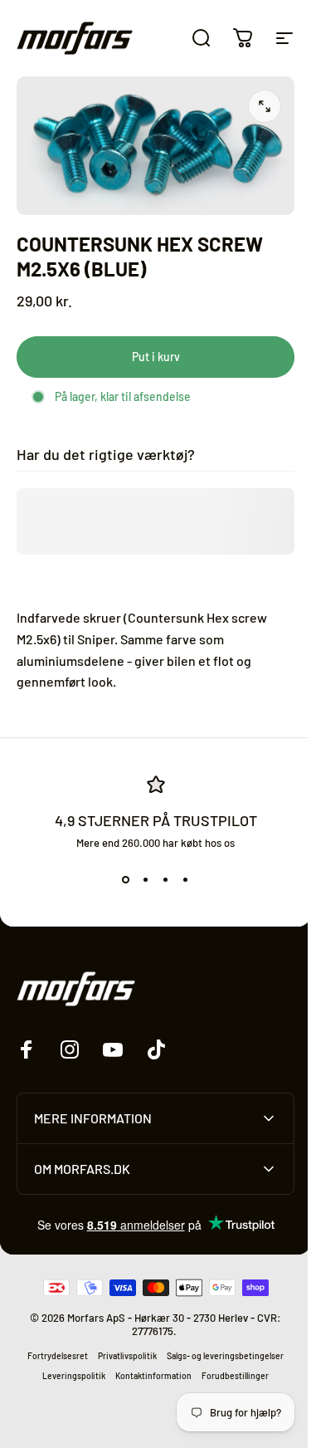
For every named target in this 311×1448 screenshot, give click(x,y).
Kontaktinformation (147, 1369)
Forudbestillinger (229, 1369)
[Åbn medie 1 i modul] (264, 106)
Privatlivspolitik (121, 1349)
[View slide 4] (186, 879)
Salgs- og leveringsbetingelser (219, 1349)
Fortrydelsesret (52, 1349)
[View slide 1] (126, 879)
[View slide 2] (146, 879)
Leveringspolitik (68, 1369)
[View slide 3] (166, 879)
